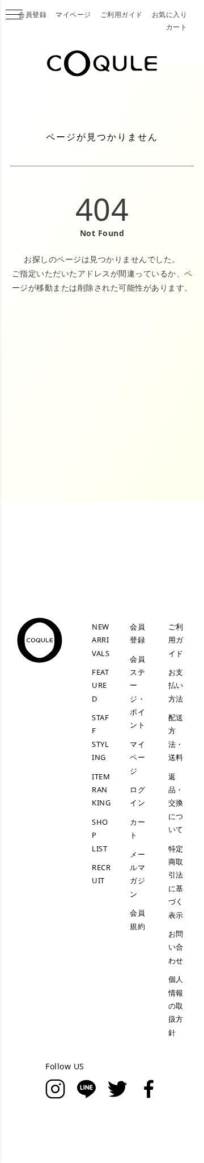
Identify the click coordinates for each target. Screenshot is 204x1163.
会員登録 (32, 14)
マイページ (73, 14)
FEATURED (100, 685)
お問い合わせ (176, 947)
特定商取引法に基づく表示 (176, 881)
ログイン (137, 796)
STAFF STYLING (100, 737)
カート (177, 27)
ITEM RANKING (101, 789)
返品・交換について (176, 803)
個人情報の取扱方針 (176, 1006)
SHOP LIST (100, 835)
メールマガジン (137, 874)
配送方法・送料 (176, 737)
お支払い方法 (176, 685)
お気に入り (170, 14)
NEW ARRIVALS (100, 640)
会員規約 (137, 919)
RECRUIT (101, 873)
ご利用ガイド (121, 14)
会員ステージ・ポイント (137, 692)
